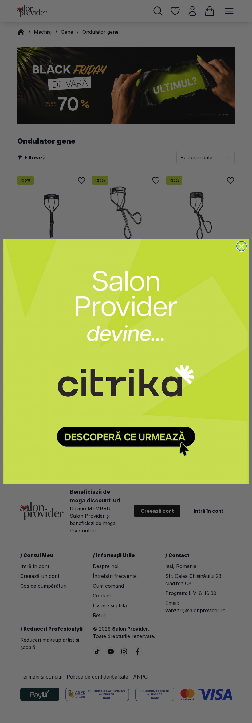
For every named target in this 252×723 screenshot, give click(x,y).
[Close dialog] (241, 246)
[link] (126, 361)
